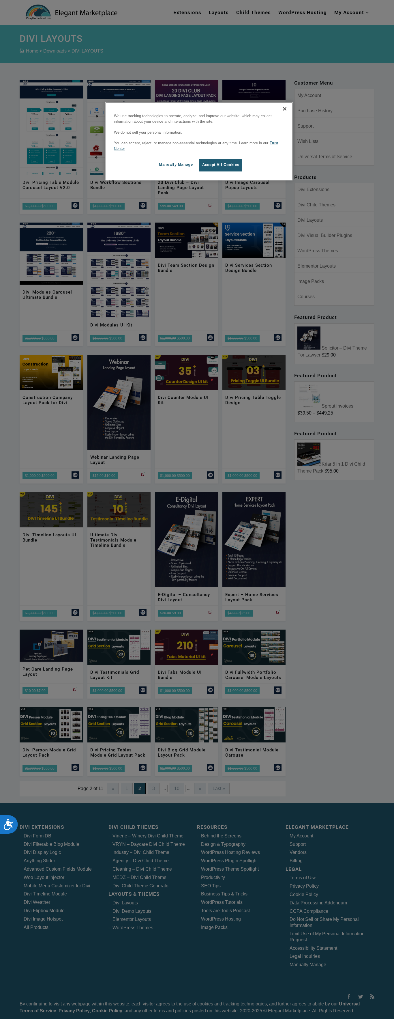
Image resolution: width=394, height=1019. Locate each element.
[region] (199, 141)
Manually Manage (176, 165)
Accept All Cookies (220, 165)
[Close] (284, 108)
